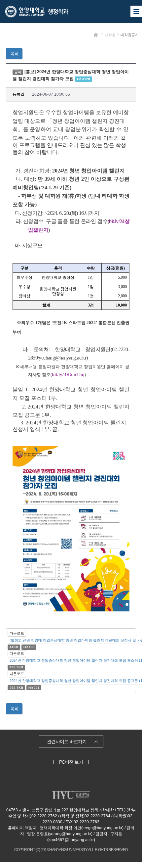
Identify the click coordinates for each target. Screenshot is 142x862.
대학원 (110, 35)
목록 (14, 53)
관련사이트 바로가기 (67, 741)
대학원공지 (130, 35)
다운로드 (17, 633)
